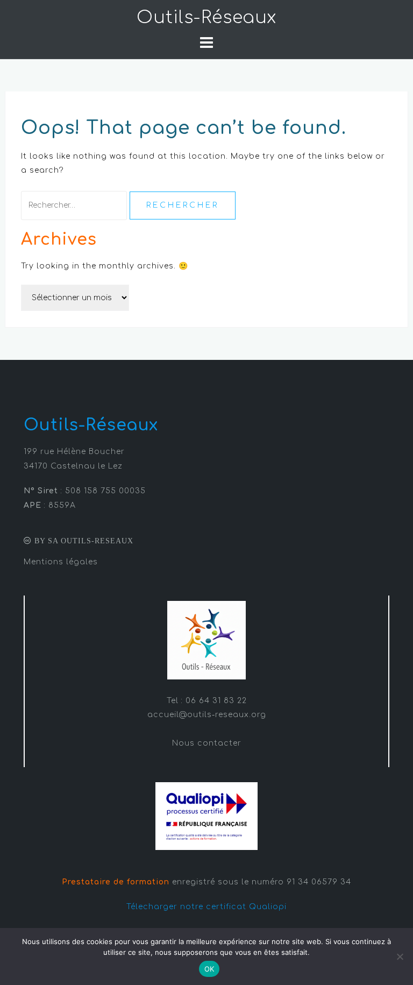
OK (209, 969)
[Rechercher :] (75, 205)
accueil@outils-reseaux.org (206, 715)
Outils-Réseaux (206, 17)
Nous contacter (206, 743)
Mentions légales (61, 562)
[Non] (399, 956)
